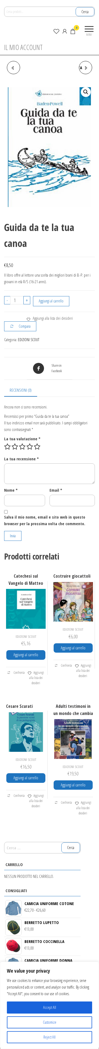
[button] (86, 92)
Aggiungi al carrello (51, 301)
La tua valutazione (22, 438)
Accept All (49, 1007)
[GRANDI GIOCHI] (13, 67)
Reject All (49, 1037)
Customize (49, 1022)
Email (56, 490)
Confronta (19, 672)
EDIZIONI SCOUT (28, 339)
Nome (11, 490)
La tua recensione (21, 458)
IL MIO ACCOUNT (23, 47)
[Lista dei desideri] (56, 31)
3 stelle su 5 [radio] (22, 446)
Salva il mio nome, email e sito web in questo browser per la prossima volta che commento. (44, 520)
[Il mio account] (64, 31)
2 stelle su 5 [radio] (15, 446)
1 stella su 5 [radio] (7, 446)
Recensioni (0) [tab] (21, 390)
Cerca (85, 11)
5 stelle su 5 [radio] (37, 446)
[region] (49, 1005)
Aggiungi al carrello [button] (25, 654)
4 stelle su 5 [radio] (29, 446)
